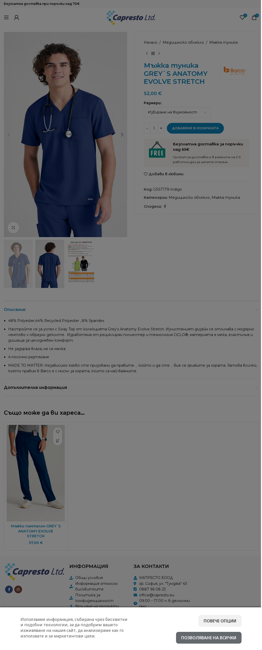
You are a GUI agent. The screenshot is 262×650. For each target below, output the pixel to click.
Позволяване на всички (208, 638)
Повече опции (220, 621)
